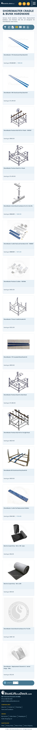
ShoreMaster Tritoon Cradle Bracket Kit (15, 319)
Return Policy (18, 725)
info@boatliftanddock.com (12, 701)
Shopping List (22, 716)
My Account (4, 716)
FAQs (2, 725)
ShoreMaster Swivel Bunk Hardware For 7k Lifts (17, 628)
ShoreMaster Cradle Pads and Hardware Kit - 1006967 (18, 243)
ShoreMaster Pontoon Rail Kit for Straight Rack (17, 432)
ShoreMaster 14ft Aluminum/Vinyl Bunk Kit (16, 92)
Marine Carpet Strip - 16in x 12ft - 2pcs (14, 546)
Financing (18, 707)
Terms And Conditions (7, 709)
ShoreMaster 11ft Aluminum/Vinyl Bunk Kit (16, 55)
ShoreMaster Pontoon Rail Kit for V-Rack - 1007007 (17, 130)
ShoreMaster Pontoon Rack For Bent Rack (15, 395)
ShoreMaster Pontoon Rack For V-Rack (14, 168)
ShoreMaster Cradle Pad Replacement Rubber (16, 508)
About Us (3, 707)
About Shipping (28, 725)
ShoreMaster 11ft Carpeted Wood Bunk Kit (15, 357)
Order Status (13, 716)
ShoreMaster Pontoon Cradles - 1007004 (15, 281)
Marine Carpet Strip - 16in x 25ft (12, 583)
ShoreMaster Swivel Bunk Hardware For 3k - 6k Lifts (18, 206)
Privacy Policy (9, 725)
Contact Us (11, 707)
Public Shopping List (6, 719)
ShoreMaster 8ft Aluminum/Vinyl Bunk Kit (15, 470)
